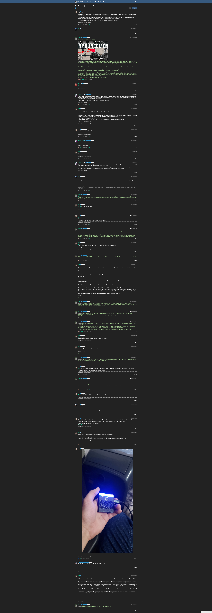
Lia (78, 562)
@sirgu (79, 196)
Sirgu (79, 28)
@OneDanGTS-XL (84, 129)
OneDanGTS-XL (81, 94)
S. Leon (79, 37)
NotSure (79, 83)
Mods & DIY (78, 7)
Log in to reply (134, 8)
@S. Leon (86, 83)
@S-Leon (79, 29)
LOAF (79, 108)
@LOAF (88, 37)
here (104, 141)
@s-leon (79, 85)
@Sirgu (88, 194)
